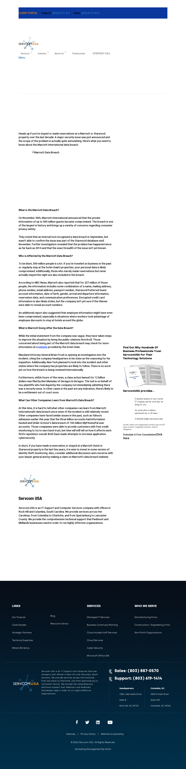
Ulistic (108, 749)
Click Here (142, 436)
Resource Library (59, 623)
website (42, 347)
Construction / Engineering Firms (152, 625)
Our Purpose (18, 617)
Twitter (89, 722)
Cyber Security (95, 648)
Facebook (80, 722)
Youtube (108, 722)
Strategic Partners (22, 632)
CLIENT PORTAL (28, 13)
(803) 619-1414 (61, 13)
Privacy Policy (88, 734)
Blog (52, 616)
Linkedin (99, 722)
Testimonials (78, 53)
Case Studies (19, 625)
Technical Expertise (22, 640)
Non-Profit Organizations (148, 632)
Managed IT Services (98, 617)
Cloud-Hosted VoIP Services (102, 632)
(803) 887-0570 (143, 670)
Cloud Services (95, 640)
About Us (59, 53)
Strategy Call (101, 53)
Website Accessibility (112, 734)
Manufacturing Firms (146, 617)
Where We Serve (20, 648)
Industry (42, 53)
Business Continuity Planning (102, 625)
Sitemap (70, 734)
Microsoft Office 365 (98, 655)
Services (25, 53)
